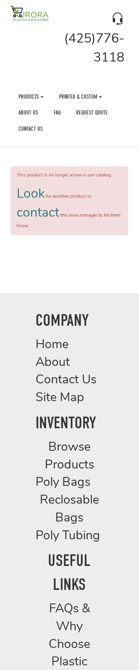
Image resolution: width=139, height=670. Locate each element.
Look (31, 194)
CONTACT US (31, 128)
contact (38, 213)
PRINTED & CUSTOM (79, 96)
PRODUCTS (30, 96)
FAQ (57, 112)
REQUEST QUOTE (92, 112)
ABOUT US (28, 112)
